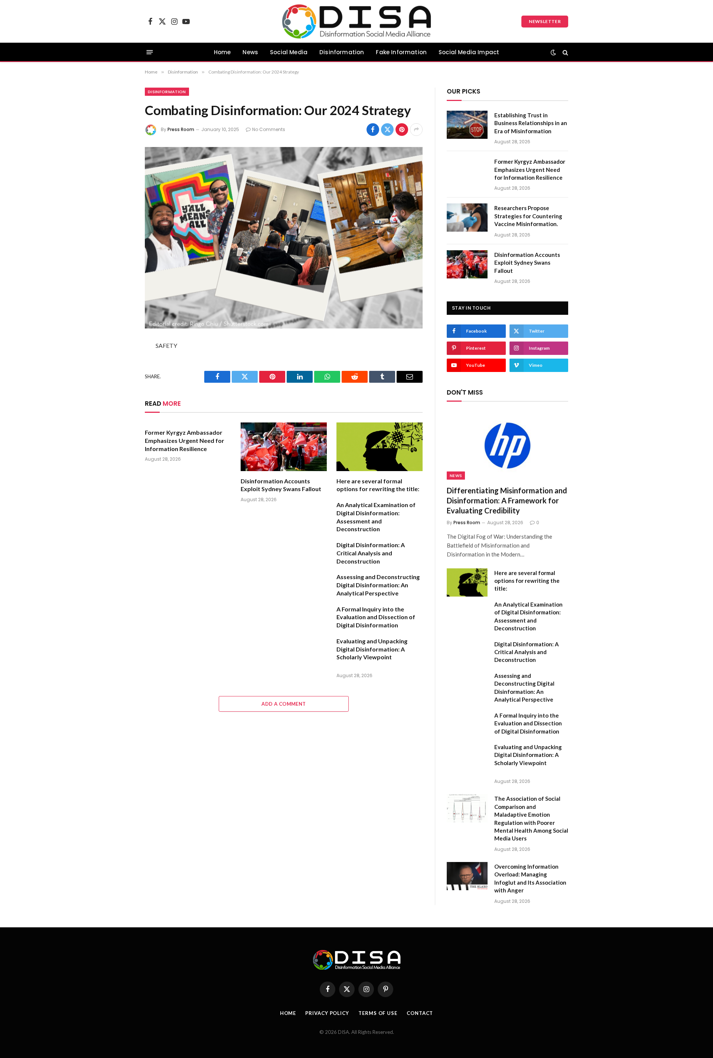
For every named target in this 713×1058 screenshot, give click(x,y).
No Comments (268, 129)
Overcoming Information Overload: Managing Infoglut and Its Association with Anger (530, 878)
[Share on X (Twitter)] (387, 129)
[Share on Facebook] (373, 129)
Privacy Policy (327, 1013)
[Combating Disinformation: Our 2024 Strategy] (284, 238)
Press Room (180, 129)
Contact (420, 1013)
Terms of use (377, 1013)
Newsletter (545, 21)
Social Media (288, 52)
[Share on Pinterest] (401, 129)
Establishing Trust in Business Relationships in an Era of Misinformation (530, 123)
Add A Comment (283, 704)
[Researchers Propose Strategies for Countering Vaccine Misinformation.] (467, 217)
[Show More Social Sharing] (416, 129)
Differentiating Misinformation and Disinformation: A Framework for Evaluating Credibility (507, 500)
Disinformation (341, 52)
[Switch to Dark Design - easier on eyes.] (553, 52)
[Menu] (150, 52)
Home (222, 52)
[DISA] (356, 21)
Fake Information (401, 52)
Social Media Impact (469, 52)
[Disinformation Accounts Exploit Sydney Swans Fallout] (284, 446)
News (250, 52)
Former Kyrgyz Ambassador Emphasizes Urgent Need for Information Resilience (184, 440)
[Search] (564, 52)
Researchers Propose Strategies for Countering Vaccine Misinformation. (528, 216)
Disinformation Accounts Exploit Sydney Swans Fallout (281, 485)
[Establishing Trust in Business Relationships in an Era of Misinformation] (467, 125)
